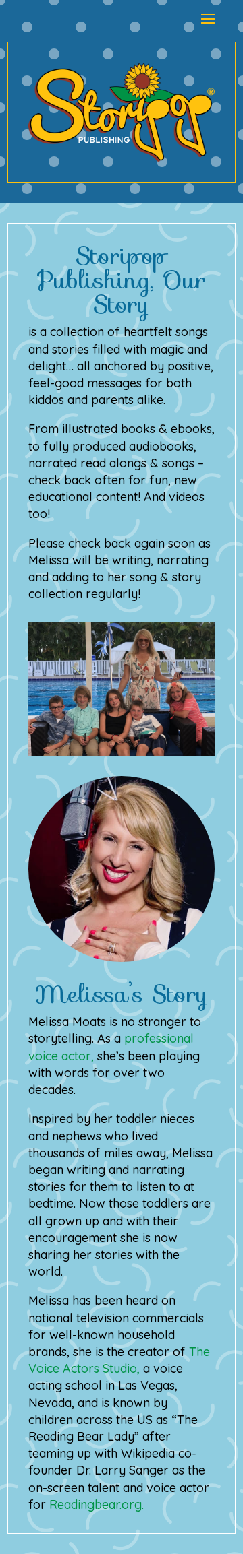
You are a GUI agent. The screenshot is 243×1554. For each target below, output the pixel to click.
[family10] (121, 751)
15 (201, 742)
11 (155, 742)
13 (178, 742)
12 (167, 742)
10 (144, 742)
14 (190, 742)
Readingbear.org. (96, 1504)
